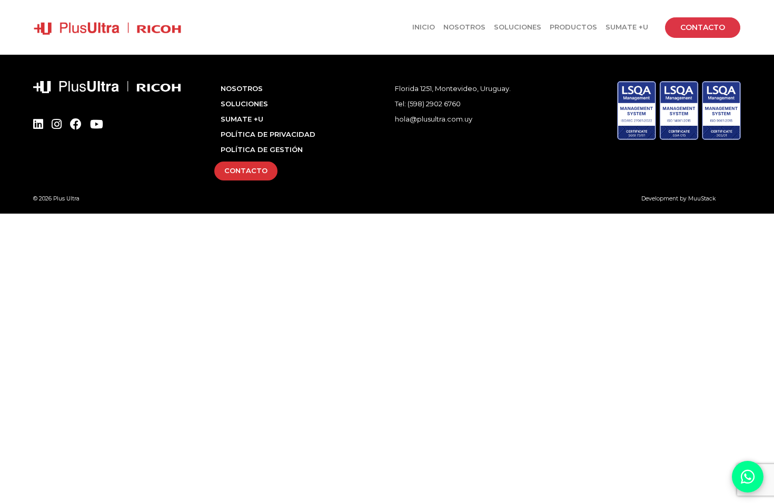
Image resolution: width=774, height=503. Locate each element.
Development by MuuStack (678, 198)
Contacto (702, 27)
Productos (573, 27)
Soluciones (517, 27)
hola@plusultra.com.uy (433, 119)
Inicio (423, 27)
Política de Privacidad (268, 134)
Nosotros (464, 27)
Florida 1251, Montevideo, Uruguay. (453, 88)
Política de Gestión (262, 149)
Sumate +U (627, 27)
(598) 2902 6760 (434, 103)
